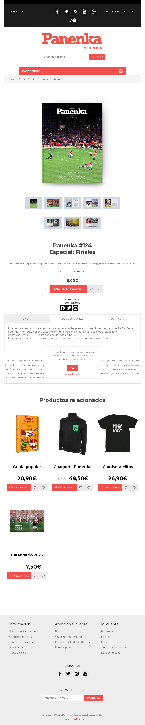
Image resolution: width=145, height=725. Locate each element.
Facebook (57, 11)
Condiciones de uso (21, 636)
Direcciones (108, 642)
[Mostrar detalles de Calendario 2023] (27, 522)
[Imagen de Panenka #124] (33, 203)
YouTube (84, 11)
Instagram (75, 11)
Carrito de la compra (113, 647)
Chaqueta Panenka (72, 467)
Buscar (59, 631)
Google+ (93, 11)
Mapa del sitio (17, 652)
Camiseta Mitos (118, 467)
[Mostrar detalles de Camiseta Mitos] (118, 434)
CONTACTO (118, 318)
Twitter (66, 11)
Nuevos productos (66, 647)
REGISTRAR (129, 11)
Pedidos (106, 636)
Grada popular (27, 467)
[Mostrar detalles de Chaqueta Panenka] (72, 434)
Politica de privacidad (22, 642)
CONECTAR (115, 11)
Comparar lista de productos (72, 642)
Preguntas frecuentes (22, 631)
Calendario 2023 (27, 555)
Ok (72, 368)
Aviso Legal (16, 647)
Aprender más (72, 374)
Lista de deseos (110, 652)
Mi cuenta (107, 631)
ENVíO (27, 318)
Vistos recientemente (68, 636)
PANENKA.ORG (18, 11)
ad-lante (79, 719)
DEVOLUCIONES (72, 318)
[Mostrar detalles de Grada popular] (27, 434)
